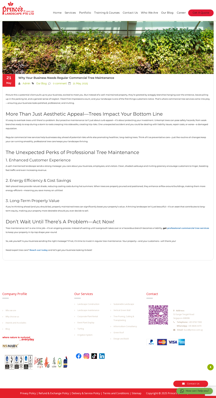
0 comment (60, 83)
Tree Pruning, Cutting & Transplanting (124, 318)
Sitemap (136, 393)
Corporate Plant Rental (87, 316)
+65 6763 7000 (195, 322)
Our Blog (167, 13)
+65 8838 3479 (194, 326)
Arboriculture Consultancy (125, 326)
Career (181, 13)
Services (70, 13)
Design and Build (121, 338)
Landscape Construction (88, 304)
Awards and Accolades (16, 322)
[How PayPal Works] (167, 343)
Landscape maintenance (88, 310)
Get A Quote (201, 13)
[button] (194, 391)
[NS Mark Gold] (12, 346)
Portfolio (85, 13)
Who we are (11, 310)
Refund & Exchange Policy (54, 393)
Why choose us (12, 316)
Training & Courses (107, 13)
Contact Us (130, 13)
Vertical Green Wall (122, 310)
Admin (26, 83)
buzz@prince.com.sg (193, 330)
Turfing (80, 328)
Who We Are (149, 13)
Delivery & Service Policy (86, 393)
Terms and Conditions (116, 393)
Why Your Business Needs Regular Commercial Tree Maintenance (66, 78)
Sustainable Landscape (124, 304)
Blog (8, 329)
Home (57, 13)
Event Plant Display (85, 322)
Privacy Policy (28, 393)
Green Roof (119, 332)
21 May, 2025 (80, 83)
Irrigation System (85, 335)
